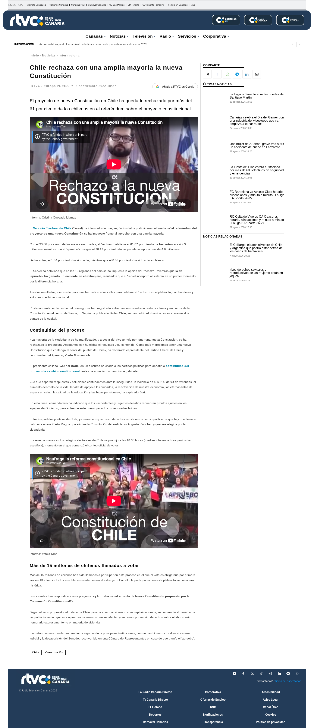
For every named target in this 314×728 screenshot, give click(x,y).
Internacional (70, 55)
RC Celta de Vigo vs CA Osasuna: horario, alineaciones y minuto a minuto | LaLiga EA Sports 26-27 (257, 220)
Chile (35, 652)
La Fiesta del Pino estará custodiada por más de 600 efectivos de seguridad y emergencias (257, 170)
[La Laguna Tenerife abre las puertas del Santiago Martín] (215, 97)
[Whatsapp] (297, 673)
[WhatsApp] (227, 74)
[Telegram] (237, 74)
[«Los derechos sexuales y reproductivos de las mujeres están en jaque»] (215, 274)
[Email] (256, 74)
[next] (299, 44)
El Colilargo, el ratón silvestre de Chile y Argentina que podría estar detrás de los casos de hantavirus (256, 248)
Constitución (54, 652)
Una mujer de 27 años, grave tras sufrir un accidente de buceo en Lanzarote (257, 145)
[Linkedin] (246, 74)
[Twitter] (252, 673)
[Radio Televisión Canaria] (37, 20)
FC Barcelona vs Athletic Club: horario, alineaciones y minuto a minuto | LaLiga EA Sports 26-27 (257, 195)
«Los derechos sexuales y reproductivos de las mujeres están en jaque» (256, 273)
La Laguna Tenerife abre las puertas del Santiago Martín (257, 95)
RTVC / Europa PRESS (50, 85)
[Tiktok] (261, 673)
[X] (207, 74)
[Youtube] (234, 673)
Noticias (49, 55)
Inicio (34, 55)
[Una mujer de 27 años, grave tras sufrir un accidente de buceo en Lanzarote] (215, 147)
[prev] (292, 44)
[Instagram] (270, 673)
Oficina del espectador (287, 681)
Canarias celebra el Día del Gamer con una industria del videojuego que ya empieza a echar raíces (257, 120)
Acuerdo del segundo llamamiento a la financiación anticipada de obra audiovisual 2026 (93, 44)
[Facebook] (217, 74)
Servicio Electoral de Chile (52, 228)
